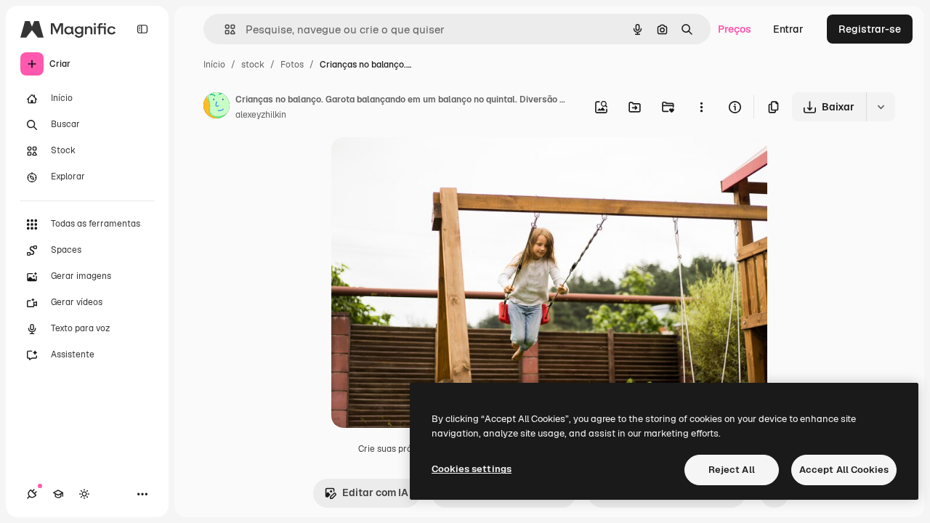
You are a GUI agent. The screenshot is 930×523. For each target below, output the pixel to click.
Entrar (788, 29)
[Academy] (58, 494)
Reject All (731, 469)
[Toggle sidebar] (142, 29)
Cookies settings (472, 469)
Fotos (292, 64)
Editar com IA (375, 492)
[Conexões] (32, 494)
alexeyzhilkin (260, 115)
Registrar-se (869, 29)
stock (252, 64)
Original (424, 165)
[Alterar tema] (84, 494)
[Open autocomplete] (224, 29)
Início (214, 64)
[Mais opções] (701, 106)
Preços (734, 29)
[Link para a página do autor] (216, 107)
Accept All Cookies (844, 469)
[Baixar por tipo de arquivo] (880, 106)
